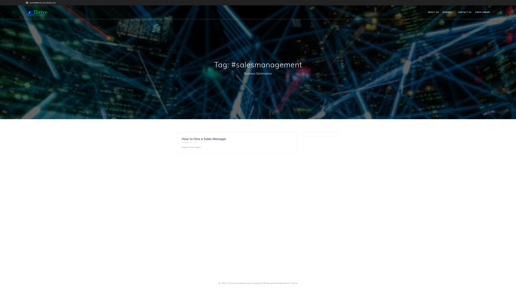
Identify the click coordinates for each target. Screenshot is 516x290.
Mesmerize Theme (288, 283)
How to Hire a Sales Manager (204, 139)
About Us (433, 12)
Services (447, 12)
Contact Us (464, 12)
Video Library (482, 12)
